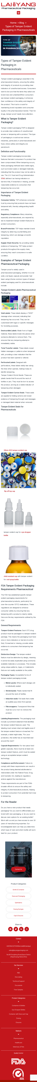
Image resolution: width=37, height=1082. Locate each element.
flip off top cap (9, 491)
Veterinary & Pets (18, 1047)
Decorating (18, 977)
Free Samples (18, 989)
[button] (18, 12)
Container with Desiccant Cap (18, 1014)
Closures (18, 1022)
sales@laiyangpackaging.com (18, 950)
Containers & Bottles (18, 1005)
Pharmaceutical (18, 1038)
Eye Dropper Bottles (18, 1010)
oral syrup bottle (13, 579)
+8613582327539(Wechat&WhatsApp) (18, 946)
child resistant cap (11, 576)
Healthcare (18, 1042)
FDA (3, 178)
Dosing (18, 1018)
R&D (18, 973)
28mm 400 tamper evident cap (15, 450)
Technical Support (18, 981)
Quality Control (18, 1053)
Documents (18, 985)
